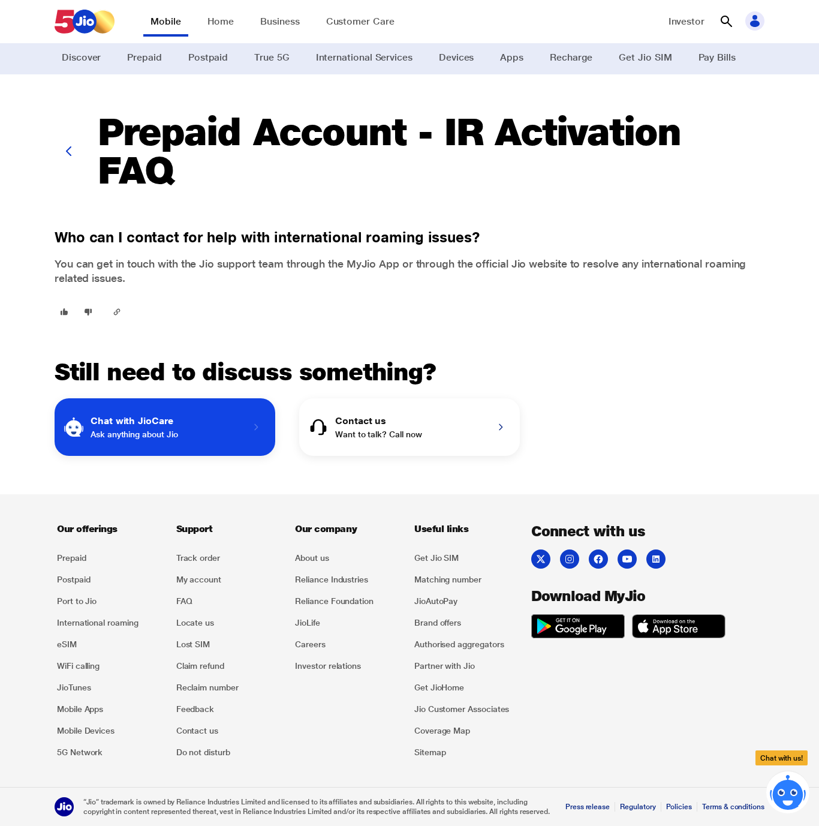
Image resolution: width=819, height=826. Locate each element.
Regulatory (637, 807)
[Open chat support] (787, 794)
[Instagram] (569, 559)
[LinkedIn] (656, 559)
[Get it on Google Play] (578, 628)
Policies (679, 807)
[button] (726, 21)
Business (279, 21)
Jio (518, 263)
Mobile (165, 21)
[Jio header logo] (85, 22)
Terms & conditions (733, 807)
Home (220, 21)
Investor (686, 21)
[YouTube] (627, 559)
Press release (587, 807)
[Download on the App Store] (678, 628)
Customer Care (360, 21)
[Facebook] (598, 559)
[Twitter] (540, 559)
